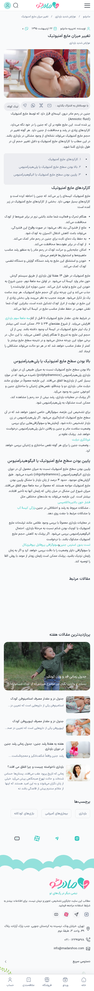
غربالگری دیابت (81, 439)
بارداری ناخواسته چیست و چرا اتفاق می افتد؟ (35, 767)
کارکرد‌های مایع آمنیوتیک (63, 159)
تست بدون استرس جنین (75, 545)
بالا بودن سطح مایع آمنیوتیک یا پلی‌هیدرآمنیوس (48, 167)
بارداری (83, 813)
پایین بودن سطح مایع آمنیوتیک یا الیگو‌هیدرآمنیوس (45, 174)
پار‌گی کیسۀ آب (26, 508)
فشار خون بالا (82, 502)
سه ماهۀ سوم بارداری (17, 318)
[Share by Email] (49, 105)
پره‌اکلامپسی (65, 502)
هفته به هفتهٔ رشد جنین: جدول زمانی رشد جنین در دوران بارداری (34, 746)
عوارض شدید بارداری (65, 17)
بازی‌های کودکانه (24, 813)
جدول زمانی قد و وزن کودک (66, 676)
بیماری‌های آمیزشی (56, 813)
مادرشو (86, 17)
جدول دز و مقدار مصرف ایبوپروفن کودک (38, 721)
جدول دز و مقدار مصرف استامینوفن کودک (37, 698)
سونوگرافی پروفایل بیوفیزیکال (40, 545)
